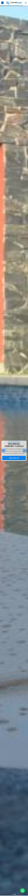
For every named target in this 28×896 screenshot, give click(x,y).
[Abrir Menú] (3, 3)
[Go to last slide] (3, 451)
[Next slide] (25, 451)
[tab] (12, 894)
